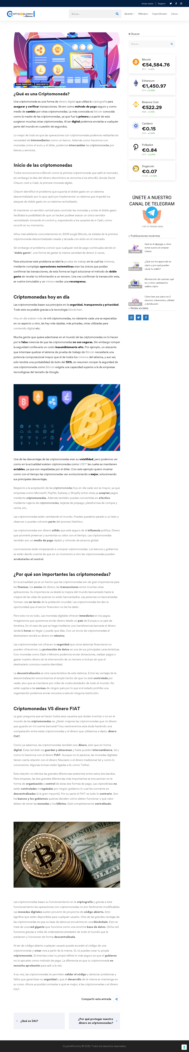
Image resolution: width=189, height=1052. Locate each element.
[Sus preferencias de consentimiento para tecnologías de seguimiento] (184, 1047)
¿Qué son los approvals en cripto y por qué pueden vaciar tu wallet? (158, 265)
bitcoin (98, 111)
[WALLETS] (135, 279)
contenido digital (24, 328)
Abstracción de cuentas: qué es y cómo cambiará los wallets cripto (159, 283)
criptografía (99, 101)
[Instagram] (131, 317)
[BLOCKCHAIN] (135, 262)
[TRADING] (135, 244)
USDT (83, 464)
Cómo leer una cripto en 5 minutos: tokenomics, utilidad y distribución (159, 300)
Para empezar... (24, 84)
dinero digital (67, 101)
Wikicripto (42, 84)
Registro (162, 3)
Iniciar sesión (147, 3)
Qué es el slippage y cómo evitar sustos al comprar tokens (158, 248)
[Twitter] (138, 317)
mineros (109, 261)
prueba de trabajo (75, 261)
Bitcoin (90, 352)
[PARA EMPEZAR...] (135, 297)
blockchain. (75, 309)
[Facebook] (146, 317)
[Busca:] (95, 13)
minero (50, 281)
